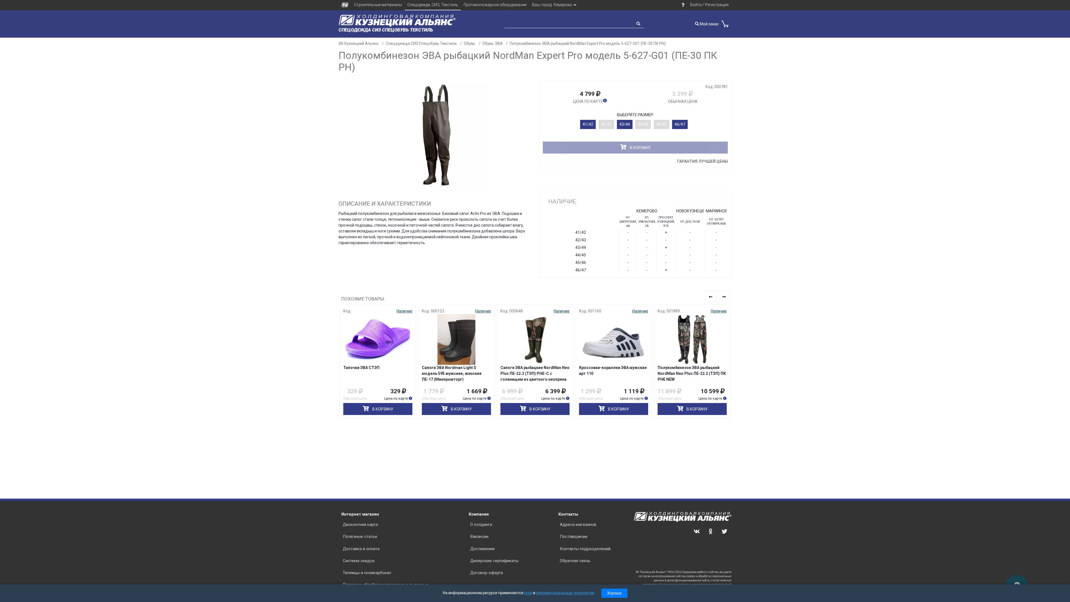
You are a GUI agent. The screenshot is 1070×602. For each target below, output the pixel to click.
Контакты (568, 514)
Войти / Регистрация (709, 5)
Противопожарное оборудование (495, 5)
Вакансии (479, 536)
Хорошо (614, 593)
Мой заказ (709, 24)
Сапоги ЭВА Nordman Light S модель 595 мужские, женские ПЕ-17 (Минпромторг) (451, 373)
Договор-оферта (486, 572)
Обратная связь (575, 560)
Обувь (469, 43)
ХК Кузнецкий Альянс (359, 43)
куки (528, 593)
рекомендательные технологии (565, 593)
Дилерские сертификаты (494, 560)
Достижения (482, 548)
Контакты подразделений (585, 548)
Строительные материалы (378, 5)
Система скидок (359, 560)
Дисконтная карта (360, 524)
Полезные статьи (360, 536)
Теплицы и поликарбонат (367, 572)
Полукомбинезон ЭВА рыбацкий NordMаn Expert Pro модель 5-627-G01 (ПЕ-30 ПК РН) (588, 43)
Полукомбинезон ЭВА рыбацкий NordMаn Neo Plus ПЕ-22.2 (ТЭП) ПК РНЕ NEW (692, 373)
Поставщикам (573, 536)
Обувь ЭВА (492, 43)
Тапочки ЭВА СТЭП (361, 367)
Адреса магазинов (578, 524)
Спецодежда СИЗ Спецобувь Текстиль (421, 43)
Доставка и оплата (361, 548)
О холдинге (481, 524)
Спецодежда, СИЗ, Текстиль (432, 5)
